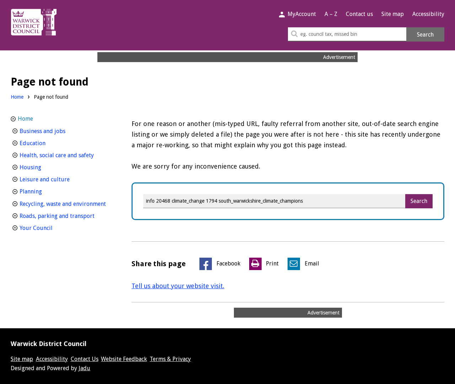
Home (17, 97)
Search (425, 34)
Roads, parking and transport (66, 215)
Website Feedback (124, 359)
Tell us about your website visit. (178, 286)
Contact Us (84, 359)
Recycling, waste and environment (66, 203)
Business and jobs (56, 131)
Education (46, 143)
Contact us (359, 14)
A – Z (331, 14)
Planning (44, 191)
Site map (392, 14)
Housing (44, 167)
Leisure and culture (58, 179)
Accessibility (428, 14)
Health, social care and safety (66, 155)
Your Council (49, 227)
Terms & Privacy (170, 359)
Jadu (84, 368)
